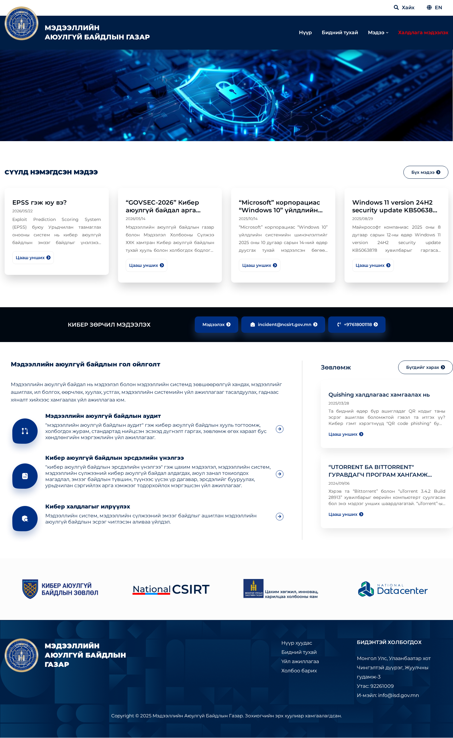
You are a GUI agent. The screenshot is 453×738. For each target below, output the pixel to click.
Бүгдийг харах (422, 367)
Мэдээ (376, 32)
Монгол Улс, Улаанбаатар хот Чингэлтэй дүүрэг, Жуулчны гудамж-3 (394, 667)
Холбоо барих (299, 671)
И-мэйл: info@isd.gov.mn (388, 695)
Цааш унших (30, 257)
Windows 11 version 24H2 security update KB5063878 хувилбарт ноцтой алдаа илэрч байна (396, 214)
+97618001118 (358, 324)
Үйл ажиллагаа (300, 661)
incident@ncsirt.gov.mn (285, 324)
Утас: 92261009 (375, 686)
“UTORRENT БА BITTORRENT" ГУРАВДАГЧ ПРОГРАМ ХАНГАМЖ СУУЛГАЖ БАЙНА (378, 475)
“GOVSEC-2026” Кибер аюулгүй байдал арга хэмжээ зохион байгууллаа (162, 214)
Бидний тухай (340, 32)
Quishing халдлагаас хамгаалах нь (379, 394)
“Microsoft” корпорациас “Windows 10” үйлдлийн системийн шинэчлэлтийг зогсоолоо (282, 214)
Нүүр (305, 32)
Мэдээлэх (213, 324)
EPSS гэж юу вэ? (39, 202)
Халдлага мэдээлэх (423, 32)
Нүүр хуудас (296, 643)
